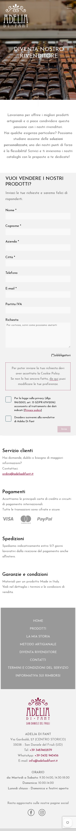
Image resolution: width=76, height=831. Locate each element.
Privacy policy (33, 410)
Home (38, 621)
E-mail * (11, 288)
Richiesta (11, 320)
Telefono (11, 273)
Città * (10, 257)
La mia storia (38, 636)
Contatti (38, 660)
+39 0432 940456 (46, 755)
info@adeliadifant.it (43, 761)
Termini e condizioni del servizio (38, 668)
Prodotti (38, 628)
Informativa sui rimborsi (38, 675)
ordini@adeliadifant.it (18, 474)
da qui (53, 378)
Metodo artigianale (38, 644)
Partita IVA (13, 304)
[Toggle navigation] (69, 7)
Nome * (10, 210)
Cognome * (13, 226)
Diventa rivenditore (38, 652)
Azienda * (12, 241)
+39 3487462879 (41, 750)
